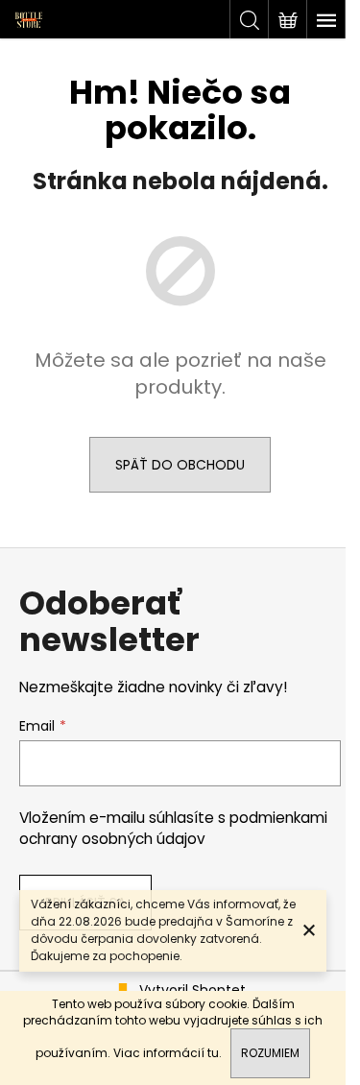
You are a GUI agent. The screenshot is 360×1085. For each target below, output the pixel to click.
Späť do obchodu (180, 464)
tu (213, 1053)
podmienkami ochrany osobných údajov (173, 828)
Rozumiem (270, 1053)
